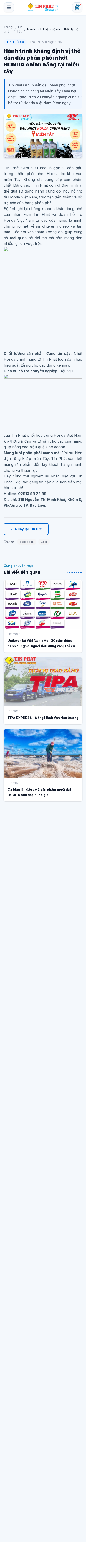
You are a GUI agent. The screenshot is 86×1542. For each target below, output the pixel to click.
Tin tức (19, 29)
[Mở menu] (9, 7)
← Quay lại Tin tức (26, 529)
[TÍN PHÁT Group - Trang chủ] (43, 7)
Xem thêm (74, 573)
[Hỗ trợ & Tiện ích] (77, 7)
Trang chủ (8, 29)
